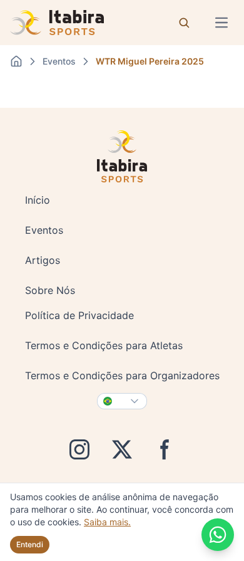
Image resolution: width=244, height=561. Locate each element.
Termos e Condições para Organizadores (122, 375)
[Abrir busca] (183, 22)
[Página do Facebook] (165, 449)
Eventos (44, 230)
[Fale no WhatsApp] (217, 534)
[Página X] (122, 449)
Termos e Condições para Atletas (104, 345)
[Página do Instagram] (79, 449)
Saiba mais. (107, 521)
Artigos (42, 260)
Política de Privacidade (79, 315)
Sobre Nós (50, 290)
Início (37, 200)
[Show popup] (122, 401)
